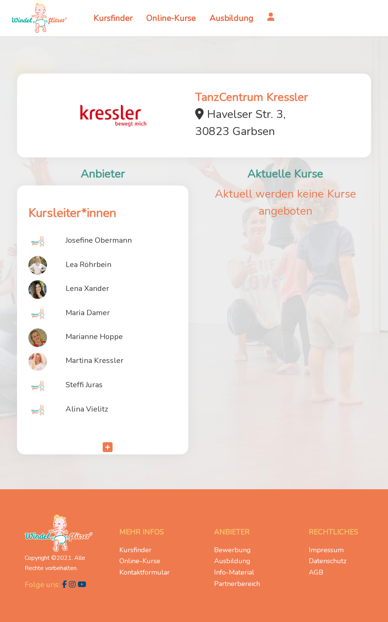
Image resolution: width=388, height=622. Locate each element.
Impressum (326, 549)
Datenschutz (327, 560)
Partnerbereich (237, 583)
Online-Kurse (139, 560)
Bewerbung (232, 549)
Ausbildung (232, 560)
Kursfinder (135, 549)
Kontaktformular (144, 572)
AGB (316, 572)
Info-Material (234, 572)
